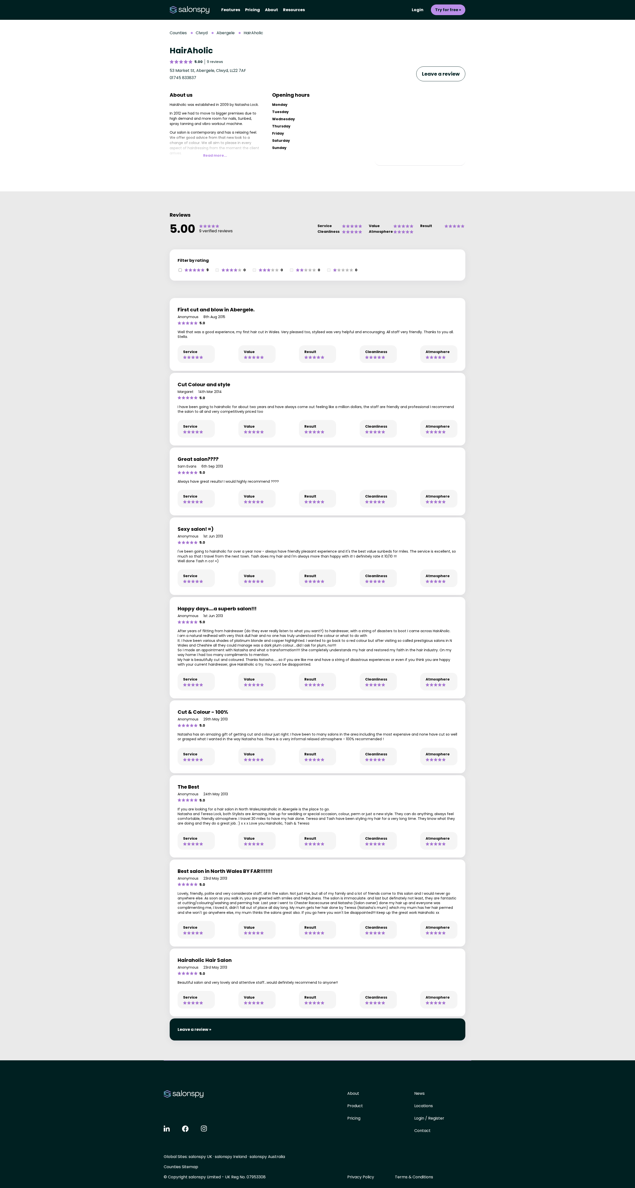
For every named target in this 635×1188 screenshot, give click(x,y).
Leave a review (441, 73)
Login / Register (429, 1118)
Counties (178, 33)
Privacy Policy (360, 1177)
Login (417, 10)
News (419, 1093)
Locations (423, 1106)
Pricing (252, 10)
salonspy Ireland (231, 1156)
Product (355, 1106)
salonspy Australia (267, 1156)
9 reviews (215, 61)
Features (230, 10)
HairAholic (253, 33)
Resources (294, 10)
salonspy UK (200, 1156)
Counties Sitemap (181, 1167)
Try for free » (448, 10)
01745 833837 (183, 78)
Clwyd (202, 33)
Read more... (215, 155)
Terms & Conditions (414, 1177)
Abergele (226, 33)
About (271, 10)
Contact (422, 1130)
